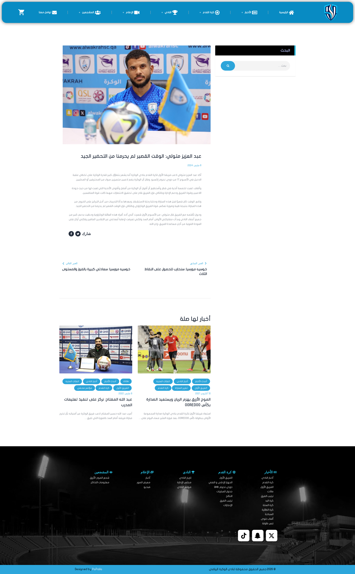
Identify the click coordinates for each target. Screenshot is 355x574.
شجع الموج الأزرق (99, 477)
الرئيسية (283, 12)
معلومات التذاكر (100, 482)
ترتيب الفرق (267, 496)
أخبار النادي (182, 381)
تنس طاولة (267, 523)
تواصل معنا (45, 12)
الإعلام (129, 12)
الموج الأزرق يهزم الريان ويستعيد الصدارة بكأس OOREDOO (178, 402)
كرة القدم (208, 12)
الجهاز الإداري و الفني (220, 482)
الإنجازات (227, 505)
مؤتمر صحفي (84, 388)
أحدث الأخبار (201, 381)
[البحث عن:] (255, 65)
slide (126, 381)
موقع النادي (184, 487)
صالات (270, 491)
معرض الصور (143, 482)
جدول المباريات (224, 491)
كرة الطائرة (267, 509)
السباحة (269, 514)
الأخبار (248, 12)
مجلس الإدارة (184, 482)
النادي (168, 12)
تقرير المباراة (181, 388)
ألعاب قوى (267, 518)
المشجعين (88, 12)
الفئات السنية (163, 381)
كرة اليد (269, 500)
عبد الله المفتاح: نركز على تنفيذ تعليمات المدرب (98, 402)
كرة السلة (268, 505)
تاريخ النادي (185, 477)
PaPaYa (97, 569)
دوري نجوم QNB (223, 487)
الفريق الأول (201, 388)
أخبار (148, 477)
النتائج (229, 496)
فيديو (147, 487)
